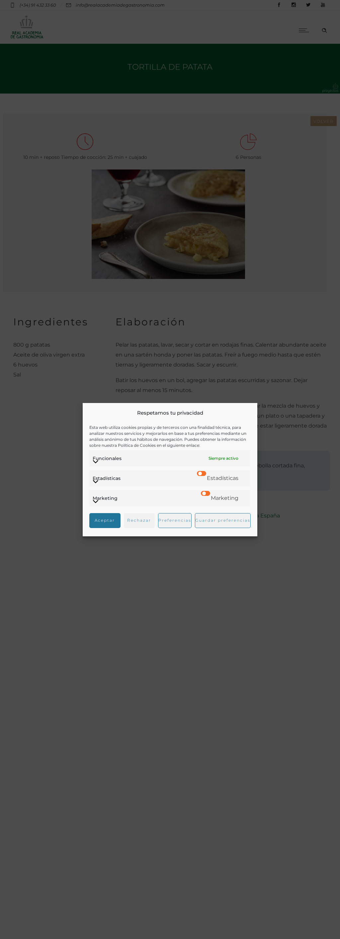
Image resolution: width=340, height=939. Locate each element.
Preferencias (174, 520)
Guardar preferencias (222, 520)
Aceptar (105, 520)
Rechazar (139, 520)
